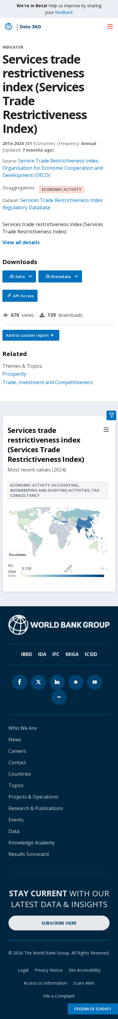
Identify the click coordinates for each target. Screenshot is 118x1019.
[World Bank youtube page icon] (95, 682)
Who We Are (22, 728)
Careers (17, 751)
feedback (64, 12)
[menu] (110, 26)
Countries (19, 774)
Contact (17, 762)
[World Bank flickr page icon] (59, 697)
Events (16, 819)
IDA (42, 654)
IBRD (26, 654)
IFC (56, 654)
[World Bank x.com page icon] (38, 682)
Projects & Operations (33, 796)
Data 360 (30, 27)
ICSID (91, 654)
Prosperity (14, 374)
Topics (16, 785)
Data (13, 831)
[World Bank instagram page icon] (76, 682)
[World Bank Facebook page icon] (20, 682)
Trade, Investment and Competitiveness (47, 382)
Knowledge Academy (31, 842)
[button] (30, 335)
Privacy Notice (48, 970)
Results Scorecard (28, 854)
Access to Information (45, 983)
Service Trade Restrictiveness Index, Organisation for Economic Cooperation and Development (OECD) (52, 167)
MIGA (72, 654)
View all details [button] (21, 242)
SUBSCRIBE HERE (59, 923)
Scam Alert (83, 983)
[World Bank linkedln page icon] (57, 682)
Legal (23, 970)
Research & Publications (35, 808)
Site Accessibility (84, 970)
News (14, 739)
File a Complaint (59, 996)
